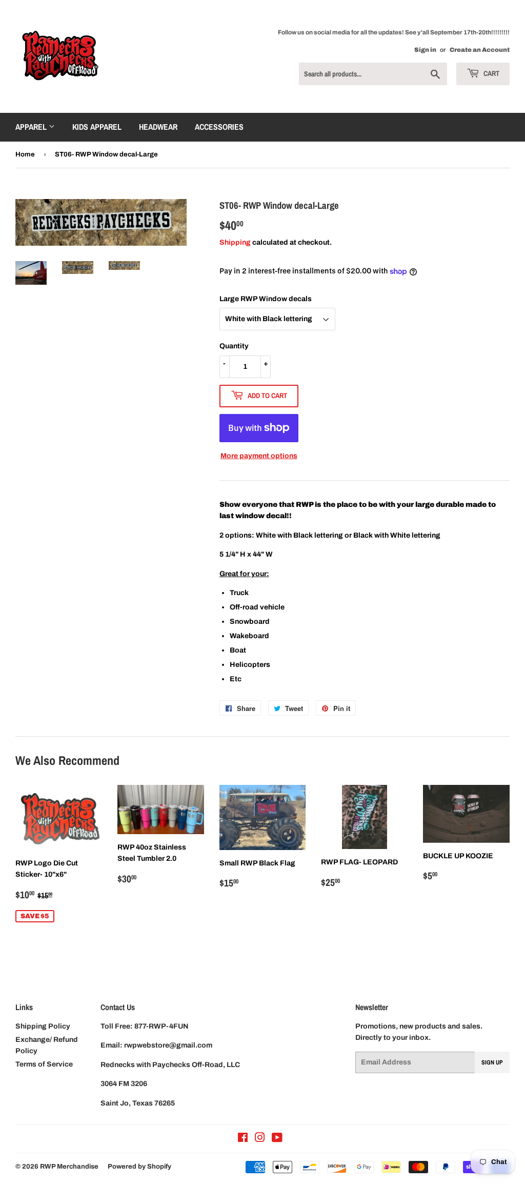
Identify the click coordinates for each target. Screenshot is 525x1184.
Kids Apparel (97, 126)
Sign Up (492, 1062)
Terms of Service (44, 1064)
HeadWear (158, 126)
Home (25, 154)
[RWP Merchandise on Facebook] (242, 1139)
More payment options (258, 456)
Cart (490, 73)
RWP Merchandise (69, 1166)
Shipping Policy (42, 1026)
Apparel (32, 126)
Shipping (235, 242)
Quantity (234, 346)
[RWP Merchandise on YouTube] (277, 1139)
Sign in (425, 50)
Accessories (219, 126)
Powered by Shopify (139, 1166)
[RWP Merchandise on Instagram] (260, 1139)
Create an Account (480, 50)
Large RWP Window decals (265, 299)
